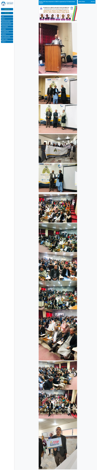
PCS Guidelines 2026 (5, 31)
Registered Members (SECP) (6, 23)
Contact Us (4, 41)
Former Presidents (5, 26)
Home (3, 16)
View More (93, 1)
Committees (4, 29)
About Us (3, 18)
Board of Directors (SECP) (6, 21)
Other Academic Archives (6, 36)
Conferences (4, 34)
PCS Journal (7, 13)
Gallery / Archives (5, 39)
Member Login (7, 9)
